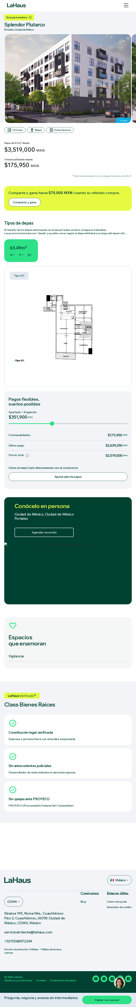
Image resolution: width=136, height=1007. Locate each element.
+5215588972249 (18, 941)
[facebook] (128, 978)
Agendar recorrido (44, 532)
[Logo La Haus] (16, 5)
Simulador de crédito (119, 907)
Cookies (41, 980)
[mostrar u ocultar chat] (119, 983)
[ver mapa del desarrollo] (68, 573)
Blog (83, 901)
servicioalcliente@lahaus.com (28, 932)
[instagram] (112, 978)
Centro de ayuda (117, 901)
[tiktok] (104, 978)
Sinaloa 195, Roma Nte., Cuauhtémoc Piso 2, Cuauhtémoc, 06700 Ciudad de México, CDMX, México (34, 918)
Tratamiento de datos (63, 980)
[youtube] (95, 978)
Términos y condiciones (18, 980)
